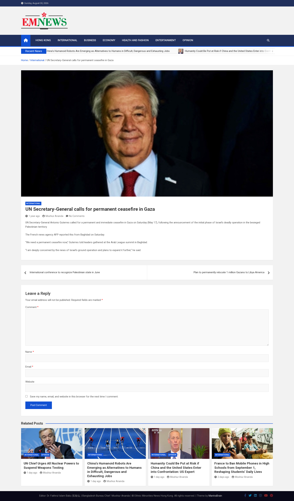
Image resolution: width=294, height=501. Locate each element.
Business (90, 40)
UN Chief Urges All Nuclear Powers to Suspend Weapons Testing (51, 465)
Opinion (188, 40)
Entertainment (166, 40)
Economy (109, 40)
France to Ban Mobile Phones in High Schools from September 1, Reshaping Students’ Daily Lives (241, 467)
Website (29, 381)
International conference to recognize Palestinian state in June (65, 272)
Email (29, 366)
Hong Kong (43, 40)
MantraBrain (215, 495)
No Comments (77, 216)
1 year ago (34, 216)
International (67, 40)
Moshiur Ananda (54, 216)
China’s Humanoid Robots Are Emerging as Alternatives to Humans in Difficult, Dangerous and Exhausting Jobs (114, 469)
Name (29, 351)
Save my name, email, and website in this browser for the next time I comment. (74, 396)
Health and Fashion (135, 40)
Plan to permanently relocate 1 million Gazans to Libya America (229, 272)
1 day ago (32, 472)
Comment (31, 307)
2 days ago (223, 477)
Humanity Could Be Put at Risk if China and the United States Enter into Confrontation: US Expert (176, 467)
